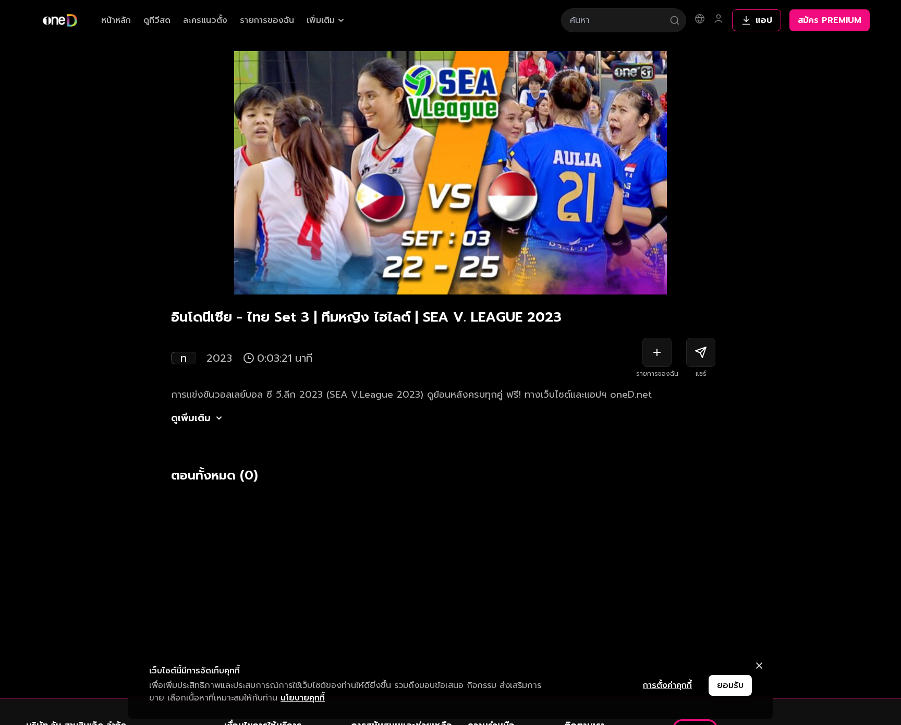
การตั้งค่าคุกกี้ (667, 685)
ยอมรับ (730, 685)
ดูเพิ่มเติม (191, 418)
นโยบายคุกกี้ (303, 698)
